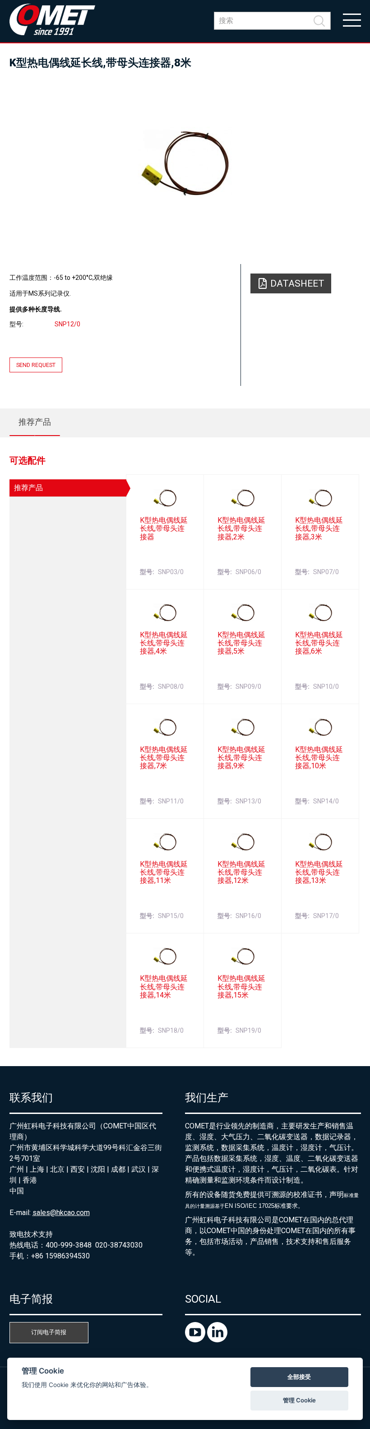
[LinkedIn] (217, 1340)
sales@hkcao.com (61, 1212)
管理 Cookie (299, 1400)
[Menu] (352, 19)
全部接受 (299, 1376)
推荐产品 (34, 422)
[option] (185, 162)
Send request (36, 365)
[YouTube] (196, 1340)
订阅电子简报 (48, 1332)
